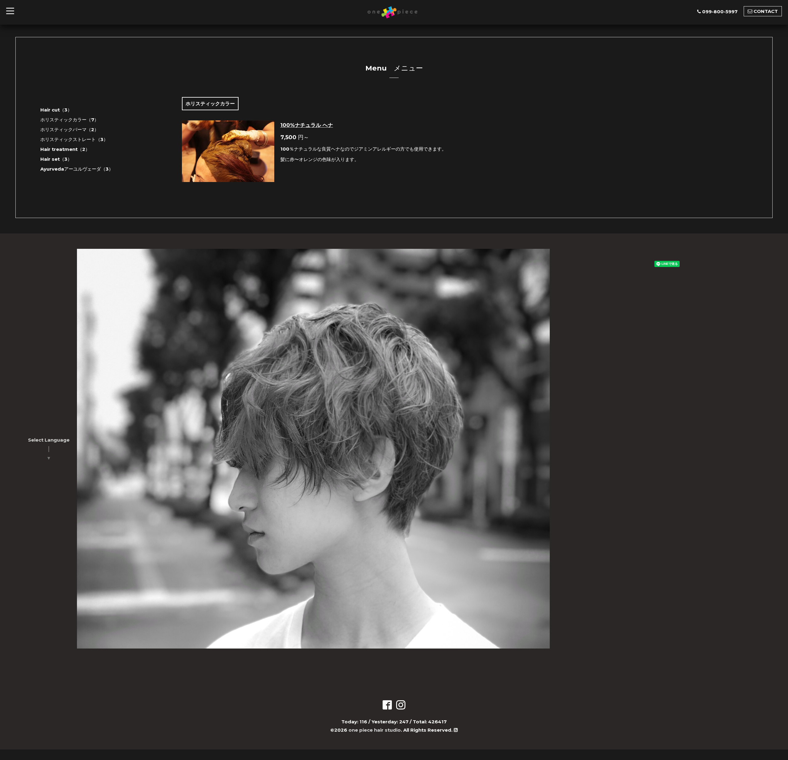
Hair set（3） (56, 159)
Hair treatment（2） (65, 149)
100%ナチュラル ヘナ (306, 125)
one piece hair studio (374, 730)
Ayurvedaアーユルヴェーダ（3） (76, 169)
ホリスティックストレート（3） (74, 139)
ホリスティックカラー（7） (69, 120)
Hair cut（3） (56, 110)
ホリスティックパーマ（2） (69, 129)
